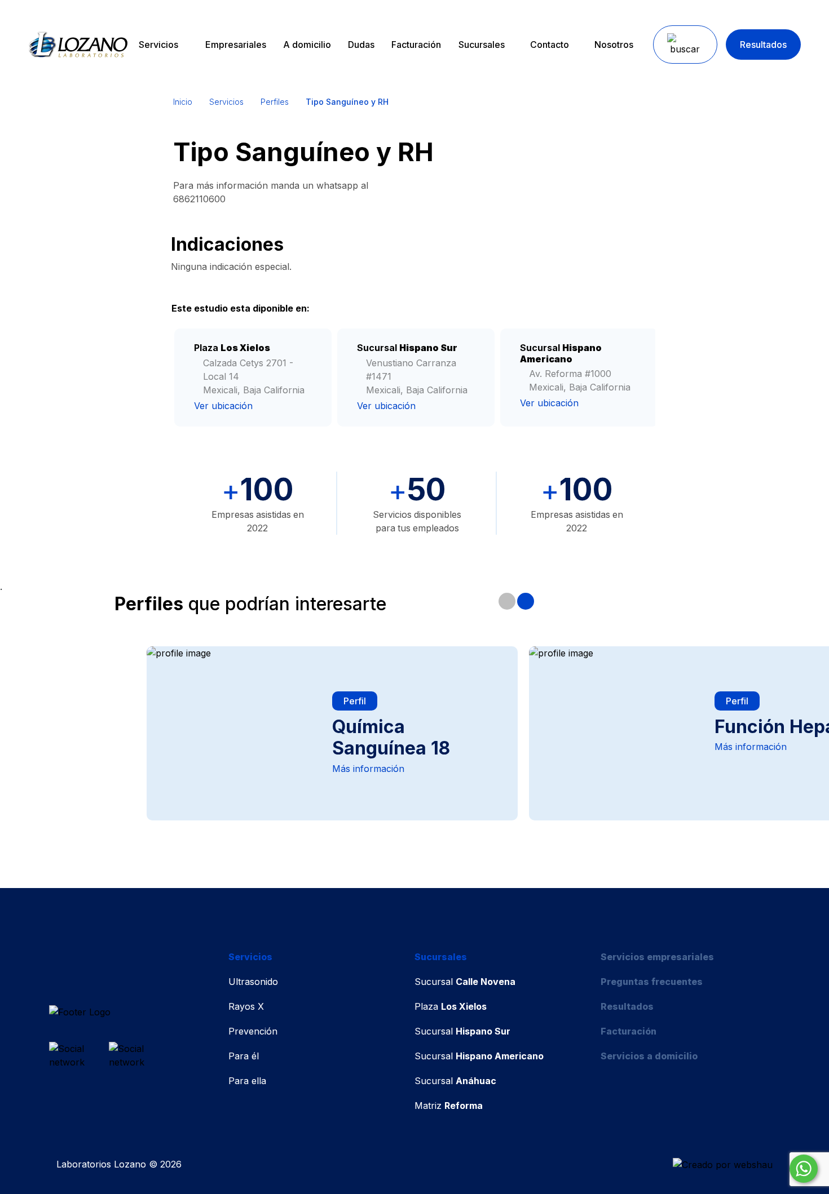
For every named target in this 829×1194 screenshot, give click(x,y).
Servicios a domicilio (649, 1056)
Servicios (158, 44)
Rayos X (246, 1006)
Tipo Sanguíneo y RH (347, 101)
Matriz (448, 1105)
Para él (243, 1056)
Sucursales (481, 44)
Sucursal (464, 981)
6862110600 (199, 199)
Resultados (763, 44)
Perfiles (275, 101)
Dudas (361, 44)
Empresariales (235, 44)
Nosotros (613, 44)
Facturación (416, 44)
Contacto (549, 44)
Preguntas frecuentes (652, 981)
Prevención (252, 1031)
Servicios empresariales (657, 956)
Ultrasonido (253, 981)
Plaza (450, 1006)
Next (525, 601)
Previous (507, 601)
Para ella (247, 1080)
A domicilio (307, 44)
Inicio (182, 101)
